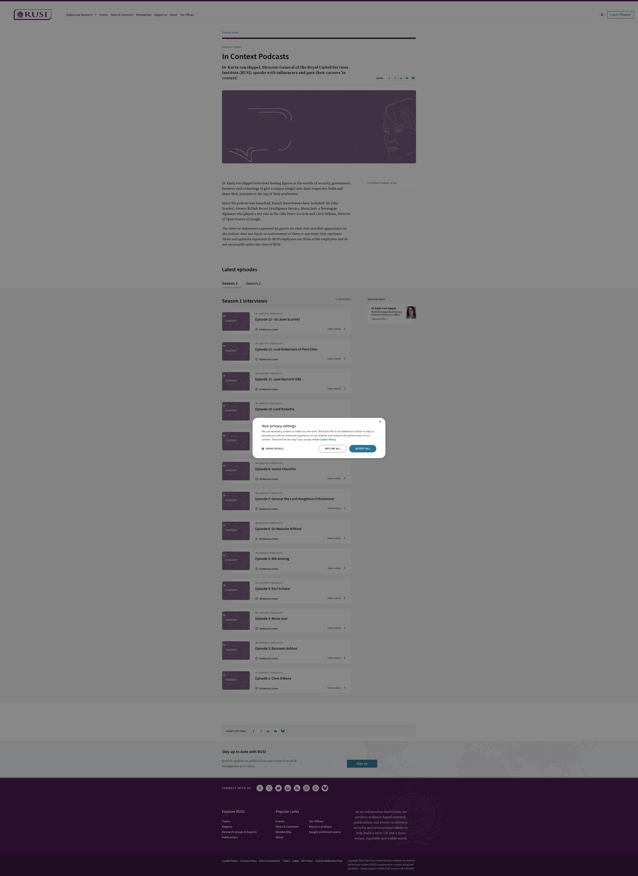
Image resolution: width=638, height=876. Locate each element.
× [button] (380, 421)
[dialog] (319, 438)
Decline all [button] (332, 448)
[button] (272, 449)
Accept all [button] (363, 448)
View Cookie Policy (324, 439)
